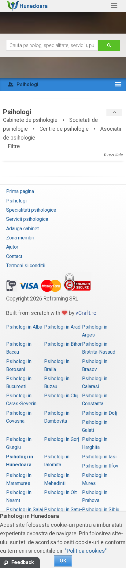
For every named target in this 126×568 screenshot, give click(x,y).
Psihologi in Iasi (99, 457)
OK (63, 561)
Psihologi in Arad (62, 327)
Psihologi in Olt (60, 492)
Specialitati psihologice (31, 210)
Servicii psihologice (27, 219)
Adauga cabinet (22, 228)
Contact (14, 256)
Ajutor (12, 247)
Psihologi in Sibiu (100, 509)
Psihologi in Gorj (61, 439)
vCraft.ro (86, 313)
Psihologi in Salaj (24, 509)
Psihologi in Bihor (63, 344)
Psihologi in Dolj (99, 413)
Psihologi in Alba (24, 327)
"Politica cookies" (86, 551)
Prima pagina (20, 191)
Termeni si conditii (25, 265)
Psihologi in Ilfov (100, 466)
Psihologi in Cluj (61, 396)
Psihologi (16, 201)
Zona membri (20, 238)
